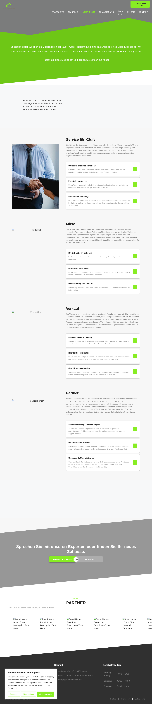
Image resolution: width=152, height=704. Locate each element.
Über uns (120, 12)
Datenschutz (140, 699)
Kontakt (143, 12)
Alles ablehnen (28, 694)
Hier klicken (76, 514)
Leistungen (89, 12)
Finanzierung (106, 12)
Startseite (58, 12)
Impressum (125, 699)
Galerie (131, 12)
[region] (31, 684)
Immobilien (73, 12)
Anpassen (14, 694)
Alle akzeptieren (45, 694)
